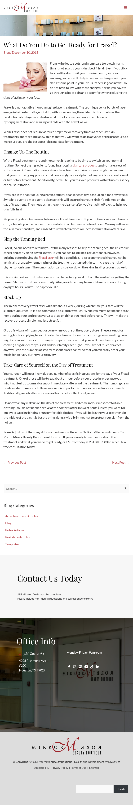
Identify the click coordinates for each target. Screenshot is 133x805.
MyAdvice (114, 761)
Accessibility (41, 767)
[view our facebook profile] (69, 667)
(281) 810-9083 (33, 653)
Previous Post (15, 462)
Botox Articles (14, 530)
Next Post (120, 462)
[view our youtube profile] (86, 667)
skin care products (85, 165)
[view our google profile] (80, 667)
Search (121, 789)
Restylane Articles (17, 537)
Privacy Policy (60, 767)
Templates (12, 544)
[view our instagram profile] (74, 667)
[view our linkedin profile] (97, 667)
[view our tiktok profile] (92, 667)
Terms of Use (78, 767)
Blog (6, 52)
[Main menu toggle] (125, 7)
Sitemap (94, 767)
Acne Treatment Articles (21, 516)
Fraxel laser (46, 257)
